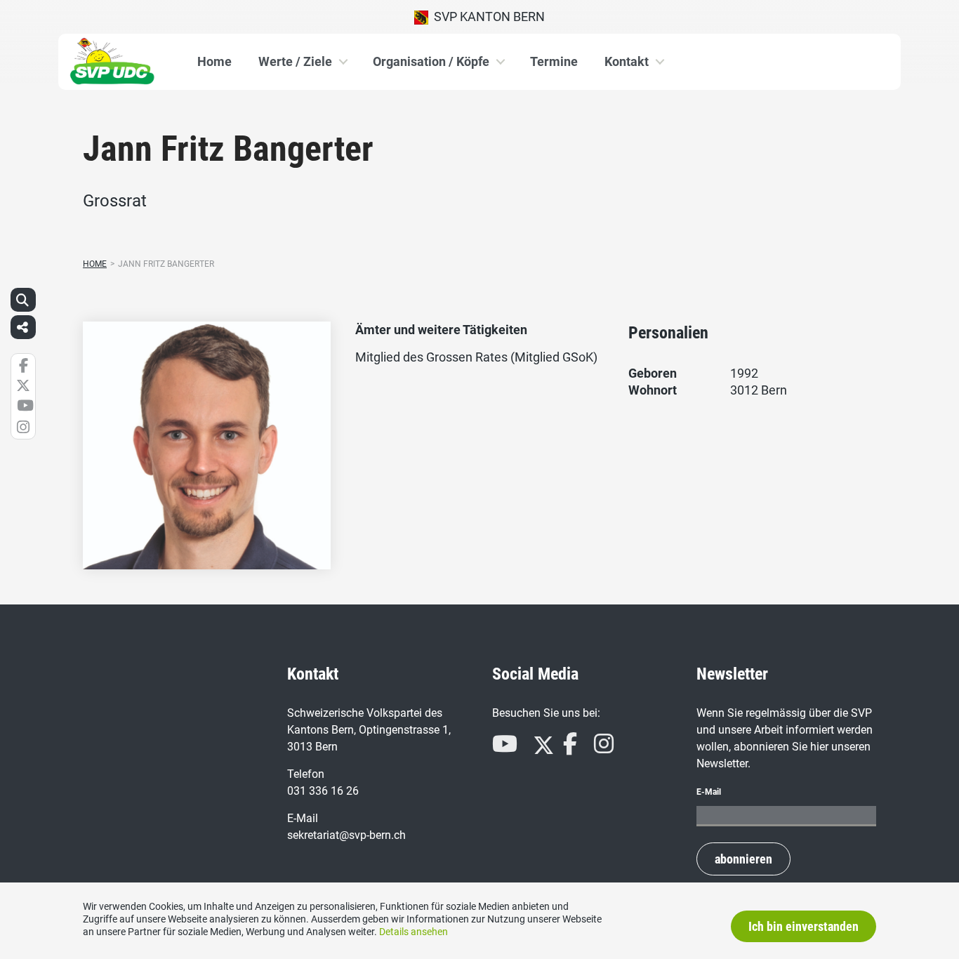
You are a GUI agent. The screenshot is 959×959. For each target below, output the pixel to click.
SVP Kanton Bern (486, 16)
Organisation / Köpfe (431, 61)
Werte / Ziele (295, 61)
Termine (554, 61)
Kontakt (626, 61)
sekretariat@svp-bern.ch (346, 835)
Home (214, 61)
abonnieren (743, 859)
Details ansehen (413, 931)
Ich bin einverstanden (803, 926)
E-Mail (708, 792)
